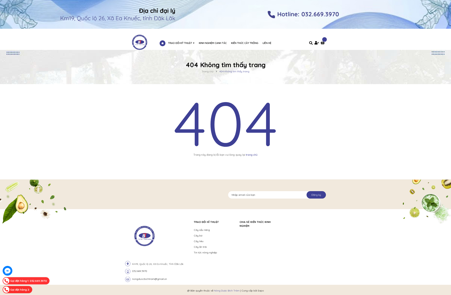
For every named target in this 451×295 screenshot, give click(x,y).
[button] (286, 222)
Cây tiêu (198, 241)
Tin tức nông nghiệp (205, 252)
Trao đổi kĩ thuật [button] (206, 222)
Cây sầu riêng (202, 230)
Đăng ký (316, 194)
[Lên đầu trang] (378, 286)
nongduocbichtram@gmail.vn (149, 279)
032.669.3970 (139, 271)
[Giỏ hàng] (323, 43)
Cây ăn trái (200, 246)
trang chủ (252, 154)
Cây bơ (198, 235)
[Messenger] (7, 271)
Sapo (261, 290)
